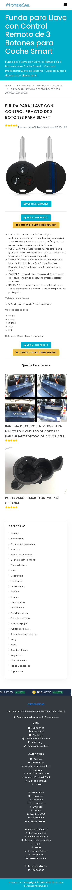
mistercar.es (35, 704)
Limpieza (16, 591)
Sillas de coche (19, 660)
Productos (38, 731)
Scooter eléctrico (20, 650)
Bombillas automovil (22, 554)
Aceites (15, 533)
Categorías (23, 85)
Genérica (37, 799)
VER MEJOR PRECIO (37, 217)
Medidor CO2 (18, 602)
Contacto (37, 735)
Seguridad (17, 655)
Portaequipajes (19, 623)
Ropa (14, 644)
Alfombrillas (17, 538)
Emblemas (17, 581)
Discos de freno (20, 565)
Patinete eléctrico (21, 618)
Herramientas (19, 586)
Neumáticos (18, 607)
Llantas (15, 597)
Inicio (8, 85)
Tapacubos (17, 671)
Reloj (14, 639)
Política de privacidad (37, 738)
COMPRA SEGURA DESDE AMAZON (37, 225)
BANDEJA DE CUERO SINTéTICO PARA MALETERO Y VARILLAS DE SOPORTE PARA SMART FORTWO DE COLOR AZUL (35, 431)
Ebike (14, 570)
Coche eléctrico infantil (24, 559)
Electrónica (17, 575)
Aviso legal (38, 742)
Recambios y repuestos (49, 85)
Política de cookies (38, 746)
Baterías (16, 549)
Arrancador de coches (23, 544)
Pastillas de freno (20, 613)
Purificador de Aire (21, 628)
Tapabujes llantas (21, 666)
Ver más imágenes (37, 203)
